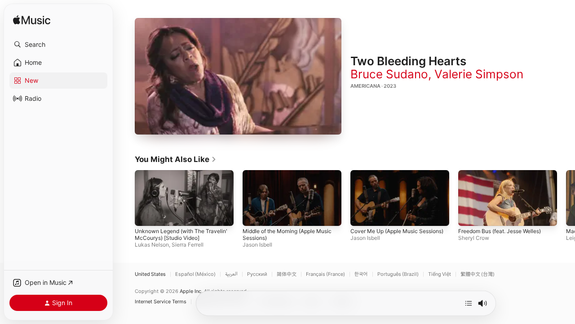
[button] (58, 44)
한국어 (361, 274)
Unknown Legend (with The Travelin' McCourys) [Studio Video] (181, 235)
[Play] (238, 76)
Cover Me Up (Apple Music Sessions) (396, 231)
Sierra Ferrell (187, 245)
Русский (257, 274)
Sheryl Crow (473, 238)
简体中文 (286, 274)
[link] (176, 159)
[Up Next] (468, 303)
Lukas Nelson (152, 245)
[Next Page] (566, 198)
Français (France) (325, 274)
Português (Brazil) (398, 274)
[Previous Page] (125, 198)
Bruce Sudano (389, 74)
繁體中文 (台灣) (477, 274)
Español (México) (195, 274)
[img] (31, 20)
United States (150, 274)
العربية (231, 274)
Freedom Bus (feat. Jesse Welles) (499, 231)
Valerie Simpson (478, 74)
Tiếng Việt (439, 274)
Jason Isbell (257, 245)
